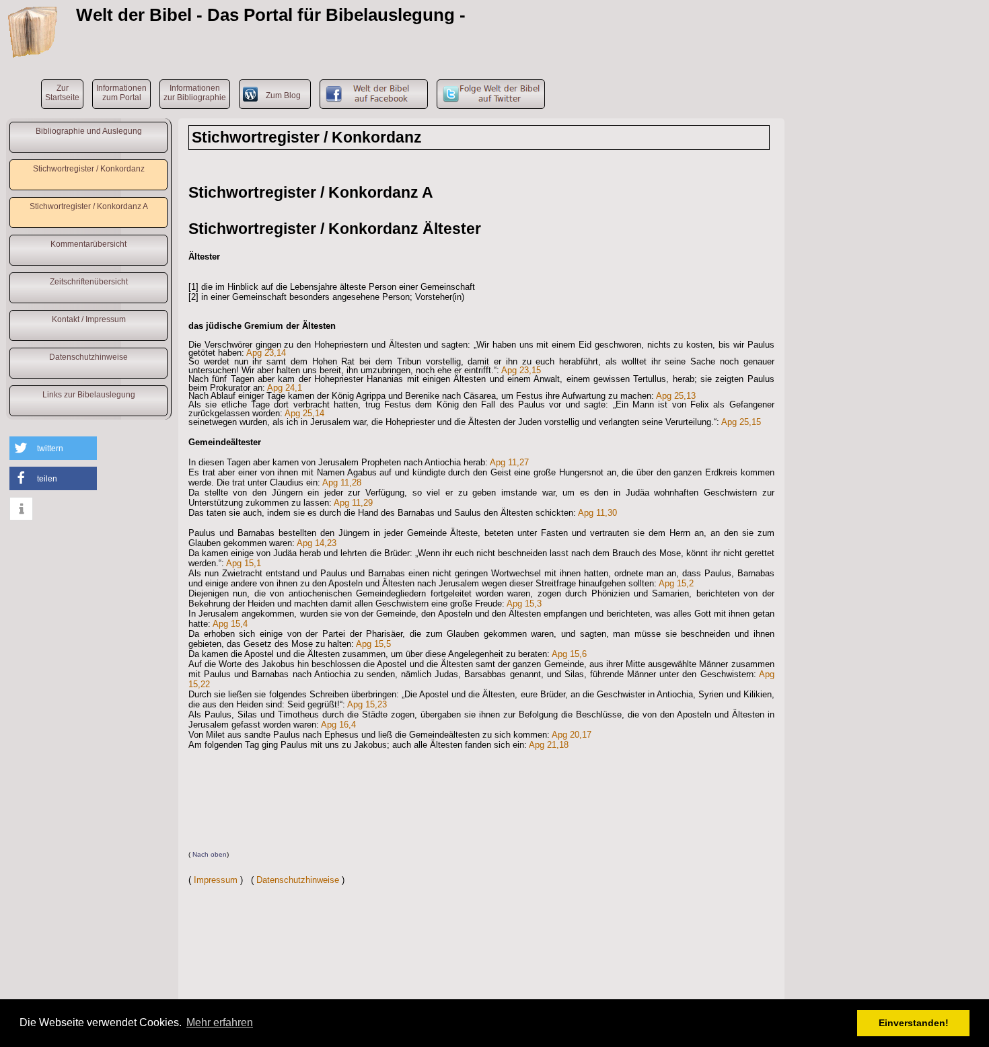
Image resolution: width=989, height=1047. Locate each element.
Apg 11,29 (353, 503)
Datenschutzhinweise (88, 357)
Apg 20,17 (571, 735)
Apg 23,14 (266, 353)
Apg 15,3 (524, 603)
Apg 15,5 (373, 644)
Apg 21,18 (549, 745)
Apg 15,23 (367, 704)
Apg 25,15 (741, 422)
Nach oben (209, 854)
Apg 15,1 (243, 563)
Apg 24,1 (284, 388)
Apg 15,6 (569, 654)
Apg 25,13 (676, 396)
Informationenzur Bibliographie (194, 92)
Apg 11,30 (597, 513)
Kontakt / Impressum (89, 319)
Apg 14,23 (316, 543)
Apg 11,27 (509, 462)
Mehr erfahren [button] (219, 1022)
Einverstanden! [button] (914, 1022)
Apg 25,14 (304, 413)
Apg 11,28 (341, 482)
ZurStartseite (62, 92)
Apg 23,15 (521, 370)
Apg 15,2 (676, 583)
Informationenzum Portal (121, 92)
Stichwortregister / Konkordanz (89, 168)
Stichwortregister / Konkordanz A (89, 206)
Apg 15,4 (230, 624)
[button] (53, 448)
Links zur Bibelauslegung (88, 394)
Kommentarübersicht (88, 244)
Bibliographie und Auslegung (89, 131)
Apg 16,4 (338, 725)
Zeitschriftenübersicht (89, 281)
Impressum (215, 880)
